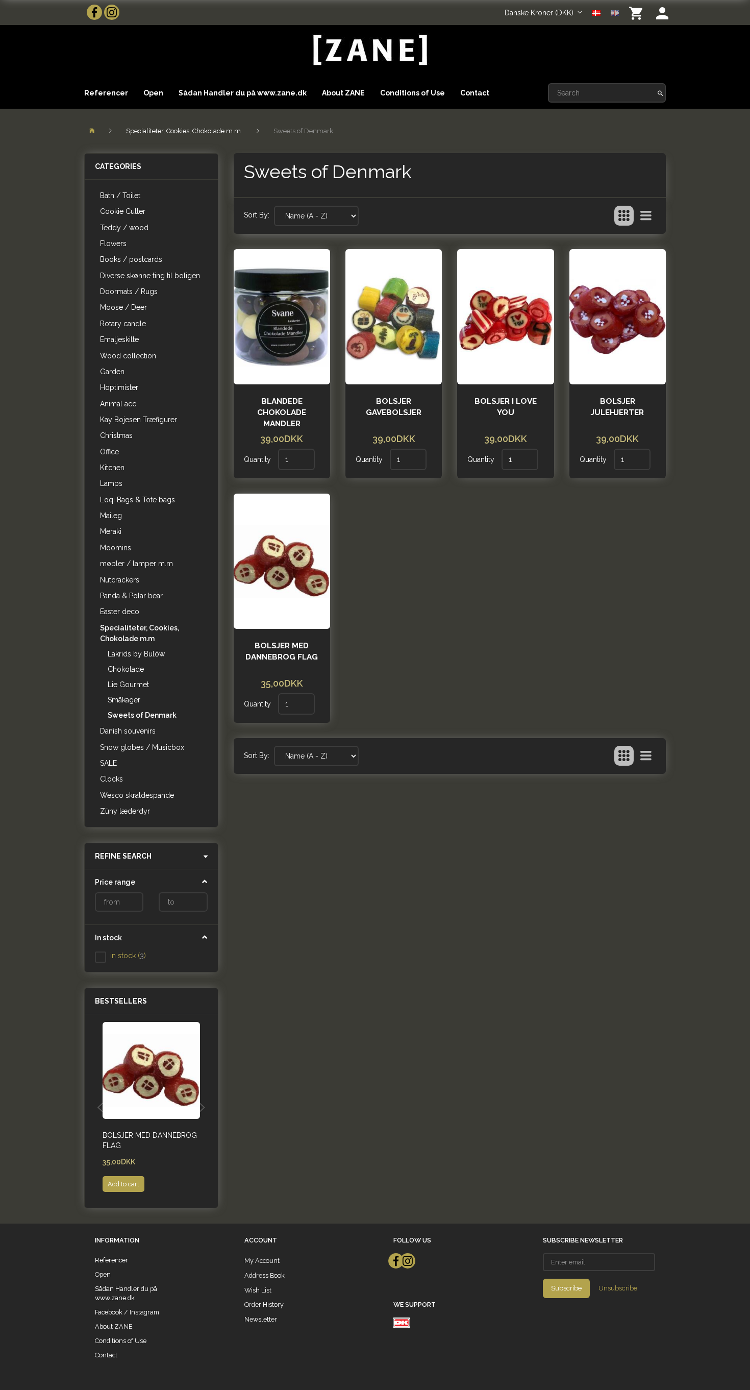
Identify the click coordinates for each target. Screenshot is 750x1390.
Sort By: (256, 215)
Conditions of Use (412, 93)
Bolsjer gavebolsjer (393, 407)
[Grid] (624, 216)
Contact (474, 93)
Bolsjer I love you (505, 407)
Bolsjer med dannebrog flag (150, 1140)
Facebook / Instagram (127, 1312)
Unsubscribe (617, 1288)
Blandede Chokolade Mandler (281, 412)
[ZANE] (369, 50)
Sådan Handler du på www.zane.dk (243, 93)
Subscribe (566, 1288)
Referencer (106, 93)
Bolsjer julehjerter (617, 407)
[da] (596, 12)
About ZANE (343, 93)
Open (153, 93)
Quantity (258, 459)
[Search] (660, 93)
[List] (646, 216)
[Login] (662, 12)
